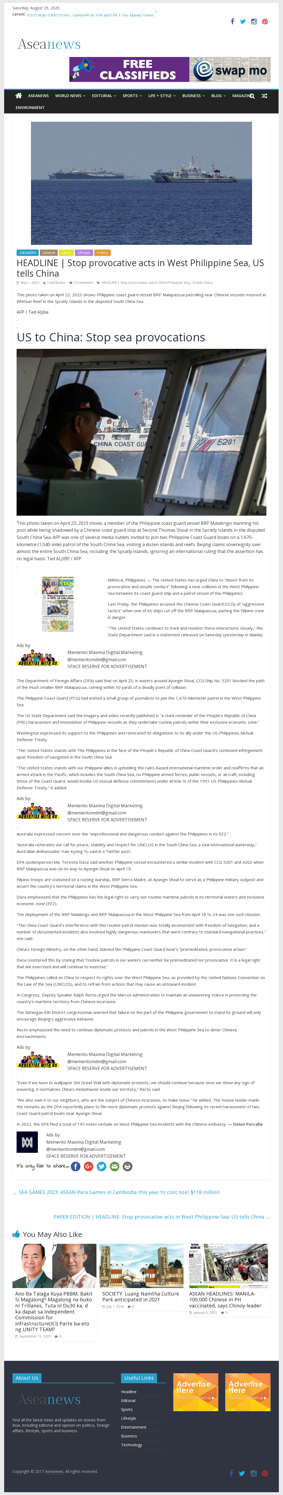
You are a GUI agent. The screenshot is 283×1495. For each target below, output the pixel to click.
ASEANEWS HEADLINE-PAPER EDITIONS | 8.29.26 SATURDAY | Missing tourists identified (108, 14)
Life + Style (160, 95)
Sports (130, 95)
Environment (30, 107)
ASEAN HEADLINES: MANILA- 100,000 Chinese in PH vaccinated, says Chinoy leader (225, 1299)
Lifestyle (84, 252)
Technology (131, 1444)
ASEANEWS (38, 95)
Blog (216, 95)
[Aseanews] (18, 96)
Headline (129, 1391)
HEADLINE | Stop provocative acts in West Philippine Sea (145, 282)
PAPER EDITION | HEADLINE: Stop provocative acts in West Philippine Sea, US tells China (162, 1216)
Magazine (242, 95)
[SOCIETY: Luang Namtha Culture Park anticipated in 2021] (141, 1247)
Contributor (56, 282)
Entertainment (133, 1427)
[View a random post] (264, 96)
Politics (102, 252)
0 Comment (83, 282)
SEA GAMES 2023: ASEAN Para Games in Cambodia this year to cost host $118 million (115, 1192)
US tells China (202, 282)
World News (68, 95)
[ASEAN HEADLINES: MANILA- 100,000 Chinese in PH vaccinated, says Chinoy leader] (228, 1247)
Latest (66, 252)
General (49, 252)
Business (191, 95)
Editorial (102, 95)
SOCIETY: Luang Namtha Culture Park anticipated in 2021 (140, 1296)
